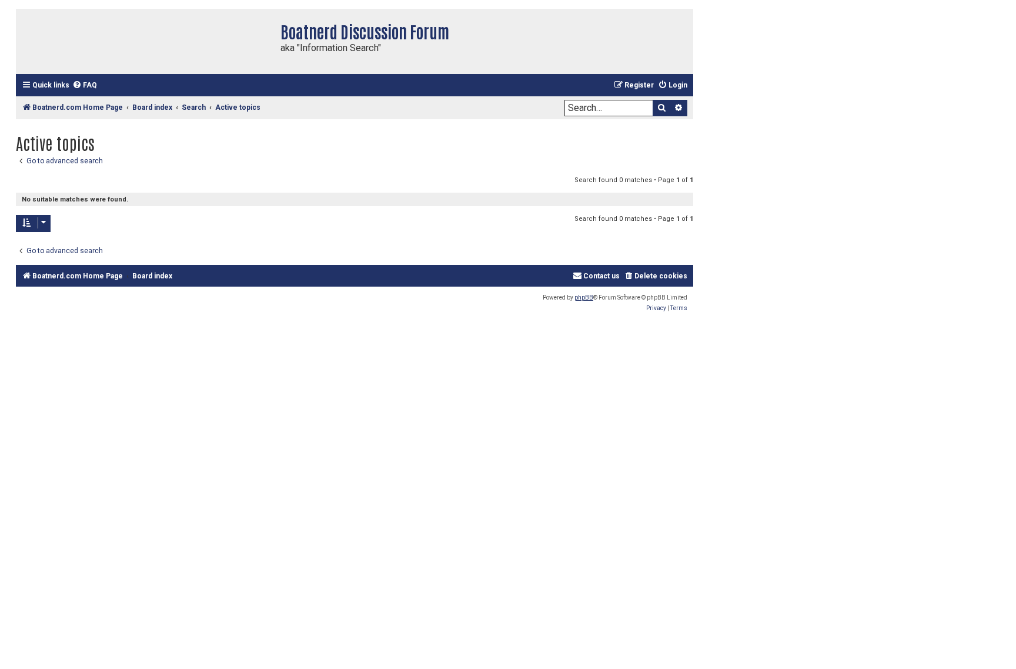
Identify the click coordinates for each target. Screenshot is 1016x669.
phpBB (583, 297)
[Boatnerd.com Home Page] (145, 41)
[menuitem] (84, 85)
